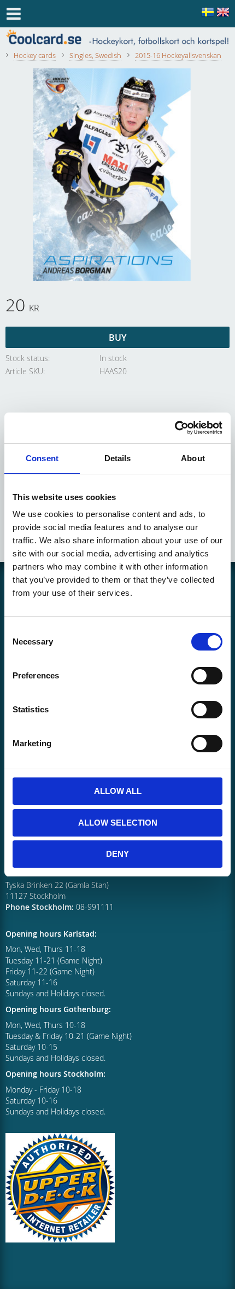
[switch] (206, 675)
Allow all (118, 791)
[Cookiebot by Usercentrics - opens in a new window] (174, 428)
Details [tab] (117, 458)
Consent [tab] (42, 458)
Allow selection (117, 822)
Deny (117, 853)
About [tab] (193, 458)
